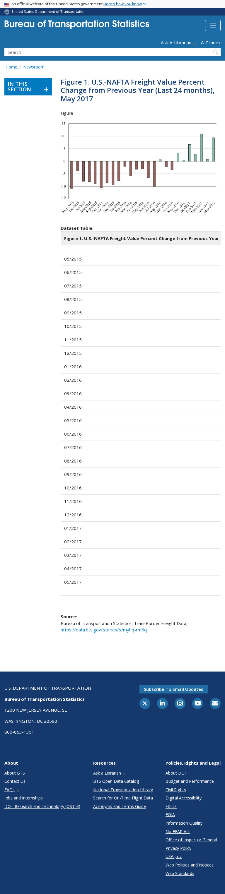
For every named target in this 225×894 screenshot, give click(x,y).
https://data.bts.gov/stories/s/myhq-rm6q (104, 630)
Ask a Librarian (107, 773)
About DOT (176, 773)
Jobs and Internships (23, 798)
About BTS (14, 773)
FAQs (9, 789)
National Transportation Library (123, 789)
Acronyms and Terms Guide (119, 806)
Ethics (171, 806)
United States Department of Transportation (49, 11)
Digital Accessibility (184, 798)
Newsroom (34, 67)
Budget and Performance (190, 781)
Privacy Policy (178, 848)
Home (11, 67)
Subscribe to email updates (173, 689)
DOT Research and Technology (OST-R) (42, 806)
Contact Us (14, 781)
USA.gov (174, 856)
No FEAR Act (178, 831)
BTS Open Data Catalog (116, 781)
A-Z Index (211, 42)
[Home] (76, 26)
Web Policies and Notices (190, 865)
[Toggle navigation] (213, 25)
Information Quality (184, 823)
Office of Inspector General (191, 839)
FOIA (170, 814)
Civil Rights (176, 789)
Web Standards (180, 873)
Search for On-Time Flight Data (123, 798)
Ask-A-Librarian (176, 42)
